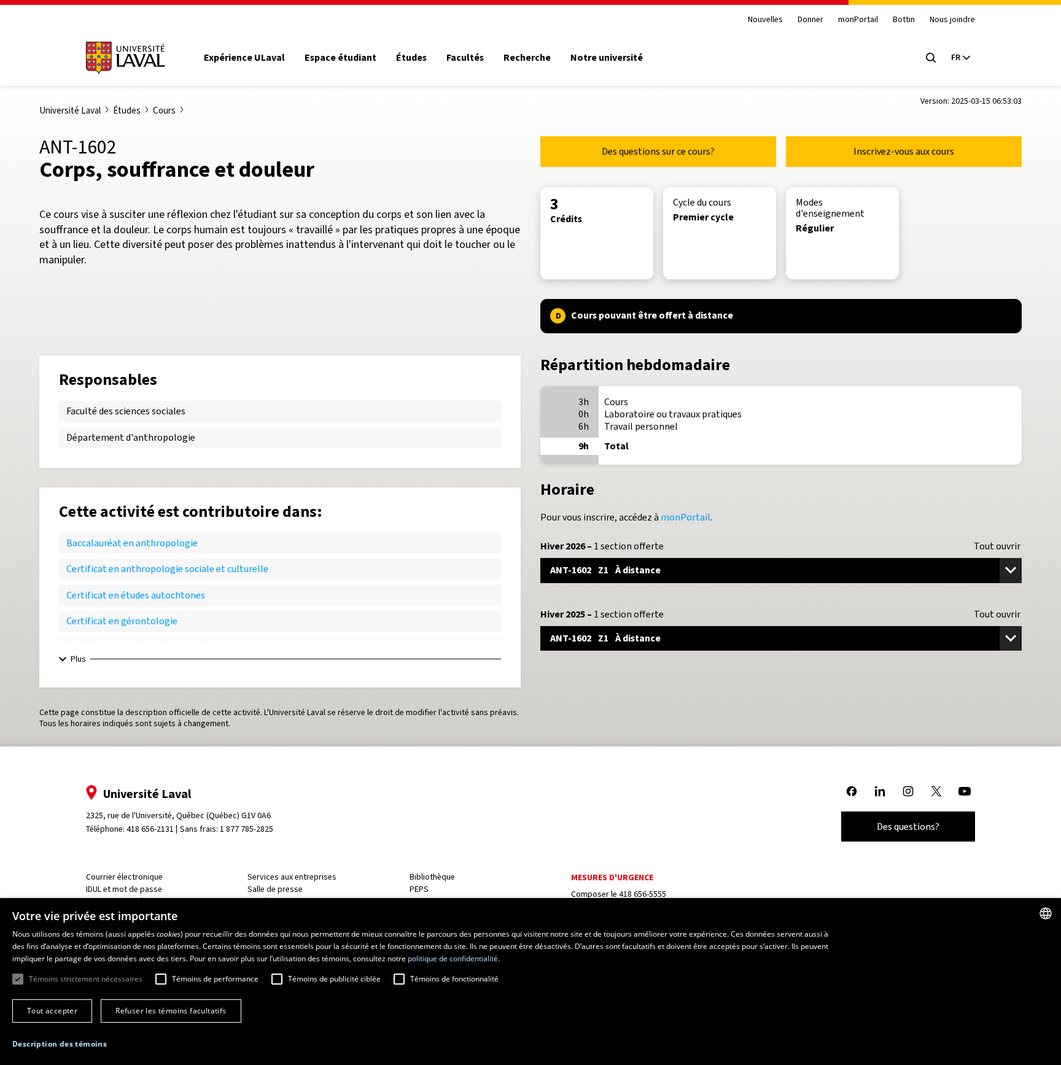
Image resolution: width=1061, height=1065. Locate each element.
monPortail (858, 20)
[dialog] (530, 981)
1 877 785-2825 (246, 829)
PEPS (419, 889)
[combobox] (1046, 913)
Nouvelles (765, 20)
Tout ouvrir (997, 546)
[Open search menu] (931, 57)
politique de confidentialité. (454, 958)
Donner (810, 20)
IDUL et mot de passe (124, 889)
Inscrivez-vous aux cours (903, 151)
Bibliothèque (432, 877)
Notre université (606, 58)
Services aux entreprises (291, 877)
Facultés (465, 58)
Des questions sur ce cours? (658, 151)
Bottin (904, 20)
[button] (59, 1044)
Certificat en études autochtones (135, 595)
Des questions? (908, 826)
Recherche (527, 58)
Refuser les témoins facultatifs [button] (170, 1010)
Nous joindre (952, 20)
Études (411, 58)
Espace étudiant (340, 58)
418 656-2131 (150, 829)
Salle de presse (275, 889)
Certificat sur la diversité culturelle (139, 647)
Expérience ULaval (244, 58)
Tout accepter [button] (52, 1010)
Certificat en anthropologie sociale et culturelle (167, 568)
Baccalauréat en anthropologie (132, 542)
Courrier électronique (124, 877)
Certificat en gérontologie (121, 620)
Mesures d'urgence (612, 877)
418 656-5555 (642, 894)
